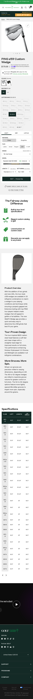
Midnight (9, 83)
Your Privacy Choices (27, 688)
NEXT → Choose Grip (16, 179)
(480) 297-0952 (5, 14)
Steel (9, 140)
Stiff (22, 146)
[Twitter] (5, 638)
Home (3, 19)
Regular (16, 146)
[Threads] (14, 639)
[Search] (25, 7)
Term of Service (13, 688)
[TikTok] (11, 639)
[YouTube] (11, 647)
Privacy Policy (4, 688)
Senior (10, 146)
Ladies (5, 146)
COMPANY (5, 677)
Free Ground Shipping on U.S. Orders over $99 (16, 2)
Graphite (24, 140)
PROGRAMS (5, 671)
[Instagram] (8, 638)
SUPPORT (5, 664)
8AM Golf (26, 693)
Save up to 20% (23, 15)
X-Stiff (28, 146)
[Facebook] (2, 638)
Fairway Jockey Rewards (20, 73)
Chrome (4, 83)
